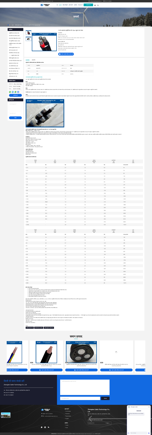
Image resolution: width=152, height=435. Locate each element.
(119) (15, 44)
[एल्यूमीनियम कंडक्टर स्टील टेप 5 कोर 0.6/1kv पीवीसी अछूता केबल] (128, 352)
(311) (14, 47)
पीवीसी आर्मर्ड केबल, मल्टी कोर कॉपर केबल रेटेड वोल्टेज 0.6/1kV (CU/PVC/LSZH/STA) (58, 365)
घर (57, 5)
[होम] (45, 5)
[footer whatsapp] (42, 427)
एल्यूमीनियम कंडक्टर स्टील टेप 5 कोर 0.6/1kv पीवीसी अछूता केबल (128, 364)
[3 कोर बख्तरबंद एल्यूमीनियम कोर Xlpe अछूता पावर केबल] (44, 41)
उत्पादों (60, 5)
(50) (14, 33)
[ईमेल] (18, 92)
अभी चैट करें (88, 4)
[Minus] (149, 407)
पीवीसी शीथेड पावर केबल (38, 327)
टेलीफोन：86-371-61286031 (47, 413)
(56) (14, 55)
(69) (14, 52)
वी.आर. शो (80, 5)
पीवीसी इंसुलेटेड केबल (18, 25)
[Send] (149, 433)
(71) (14, 68)
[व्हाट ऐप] (15, 92)
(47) (13, 50)
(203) (15, 38)
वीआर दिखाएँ (65, 5)
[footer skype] (45, 427)
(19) (13, 76)
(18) (13, 71)
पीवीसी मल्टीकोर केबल (29, 327)
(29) (13, 65)
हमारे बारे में (71, 5)
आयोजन (75, 5)
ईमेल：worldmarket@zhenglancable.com (50, 416)
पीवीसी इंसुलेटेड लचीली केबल (49, 327)
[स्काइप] (12, 92)
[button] (7, 355)
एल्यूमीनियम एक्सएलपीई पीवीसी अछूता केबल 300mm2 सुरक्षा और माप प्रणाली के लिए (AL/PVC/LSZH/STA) (23, 365)
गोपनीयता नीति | (53, 433)
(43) (13, 63)
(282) (14, 35)
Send (105, 398)
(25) (14, 58)
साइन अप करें (108, 423)
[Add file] (128, 433)
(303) (14, 40)
